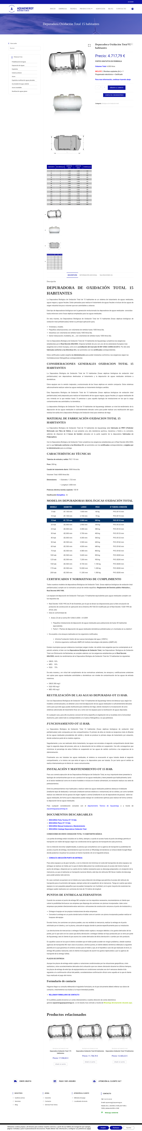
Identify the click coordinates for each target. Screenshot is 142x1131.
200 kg (97, 520)
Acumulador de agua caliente (20, 84)
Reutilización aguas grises (19, 91)
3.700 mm (83, 533)
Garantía (48, 1098)
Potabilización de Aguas (19, 62)
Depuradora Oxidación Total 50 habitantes (90, 1051)
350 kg (97, 525)
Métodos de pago (79, 1098)
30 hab (53, 533)
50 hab (53, 542)
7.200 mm (83, 560)
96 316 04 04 (108, 1099)
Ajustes (128, 1128)
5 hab (53, 512)
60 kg (97, 512)
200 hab (53, 573)
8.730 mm (83, 564)
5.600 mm (83, 555)
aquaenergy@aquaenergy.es (57, 809)
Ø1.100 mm (68, 512)
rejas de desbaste (61, 792)
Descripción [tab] (72, 275)
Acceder (130, 2)
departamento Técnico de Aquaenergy (103, 806)
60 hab (53, 546)
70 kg (97, 516)
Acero (13, 76)
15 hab (53, 520)
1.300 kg (97, 573)
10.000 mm (83, 568)
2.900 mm (83, 525)
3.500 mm (83, 542)
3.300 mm (83, 529)
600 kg (97, 542)
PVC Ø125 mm (118, 525)
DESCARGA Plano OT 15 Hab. (60, 823)
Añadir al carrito (116, 87)
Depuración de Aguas (18, 65)
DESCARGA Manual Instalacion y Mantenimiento (67, 826)
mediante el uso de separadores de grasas (108, 795)
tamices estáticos (91, 792)
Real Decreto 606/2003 (124, 442)
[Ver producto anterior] (128, 44)
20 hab (53, 525)
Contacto (48, 1101)
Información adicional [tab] (88, 275)
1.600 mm (83, 512)
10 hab (53, 516)
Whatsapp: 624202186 (111, 1112)
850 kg (97, 555)
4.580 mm (83, 551)
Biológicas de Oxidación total (110, 103)
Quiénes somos (20, 1098)
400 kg (97, 533)
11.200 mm (83, 573)
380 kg (97, 529)
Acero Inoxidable (17, 87)
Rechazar (116, 1128)
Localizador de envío (80, 1101)
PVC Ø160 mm (118, 542)
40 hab (53, 538)
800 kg (97, 551)
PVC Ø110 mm (118, 512)
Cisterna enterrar (17, 73)
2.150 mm (83, 516)
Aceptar (103, 1128)
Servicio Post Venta (51, 1105)
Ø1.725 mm (68, 520)
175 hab (53, 568)
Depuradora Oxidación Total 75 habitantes (120, 1051)
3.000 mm (83, 520)
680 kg (97, 546)
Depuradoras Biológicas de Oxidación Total (85, 650)
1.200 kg (97, 568)
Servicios (18, 1101)
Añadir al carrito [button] (60, 1064)
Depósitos (15, 69)
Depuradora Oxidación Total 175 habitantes (60, 1052)
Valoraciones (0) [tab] (106, 275)
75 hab (53, 551)
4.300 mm (83, 538)
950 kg (97, 560)
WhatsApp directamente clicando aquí (118, 1003)
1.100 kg (97, 564)
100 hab (53, 555)
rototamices (104, 792)
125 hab (53, 560)
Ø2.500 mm (68, 542)
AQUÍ (89, 1129)
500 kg (97, 538)
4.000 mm (83, 546)
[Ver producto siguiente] (131, 44)
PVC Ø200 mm (118, 555)
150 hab (53, 564)
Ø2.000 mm (68, 525)
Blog (16, 1105)
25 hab (53, 529)
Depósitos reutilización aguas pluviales (23, 80)
